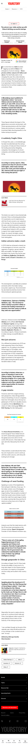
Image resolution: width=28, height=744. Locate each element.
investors (6, 663)
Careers (12, 712)
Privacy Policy (22, 712)
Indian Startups (8, 659)
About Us (3, 712)
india (19, 659)
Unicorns (17, 663)
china (5, 667)
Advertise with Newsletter (10, 707)
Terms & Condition (5, 715)
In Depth (13, 23)
